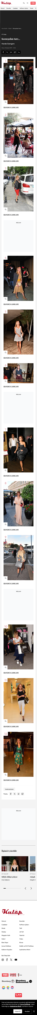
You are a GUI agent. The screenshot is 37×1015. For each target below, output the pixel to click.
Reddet (27, 1011)
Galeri (10, 28)
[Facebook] (7, 960)
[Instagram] (3, 960)
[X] (11, 960)
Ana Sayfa (4, 28)
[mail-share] (15, 52)
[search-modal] (24, 3)
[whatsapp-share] (11, 52)
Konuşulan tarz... (17, 28)
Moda (31, 8)
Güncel (2, 8)
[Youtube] (16, 960)
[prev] (25, 888)
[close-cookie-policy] (33, 1011)
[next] (31, 888)
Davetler (8, 8)
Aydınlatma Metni (15, 1006)
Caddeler (15, 8)
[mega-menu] (27, 3)
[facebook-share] (3, 52)
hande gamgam (9, 789)
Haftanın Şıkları (24, 8)
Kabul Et (18, 1011)
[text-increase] (19, 52)
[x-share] (7, 52)
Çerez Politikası (25, 1004)
